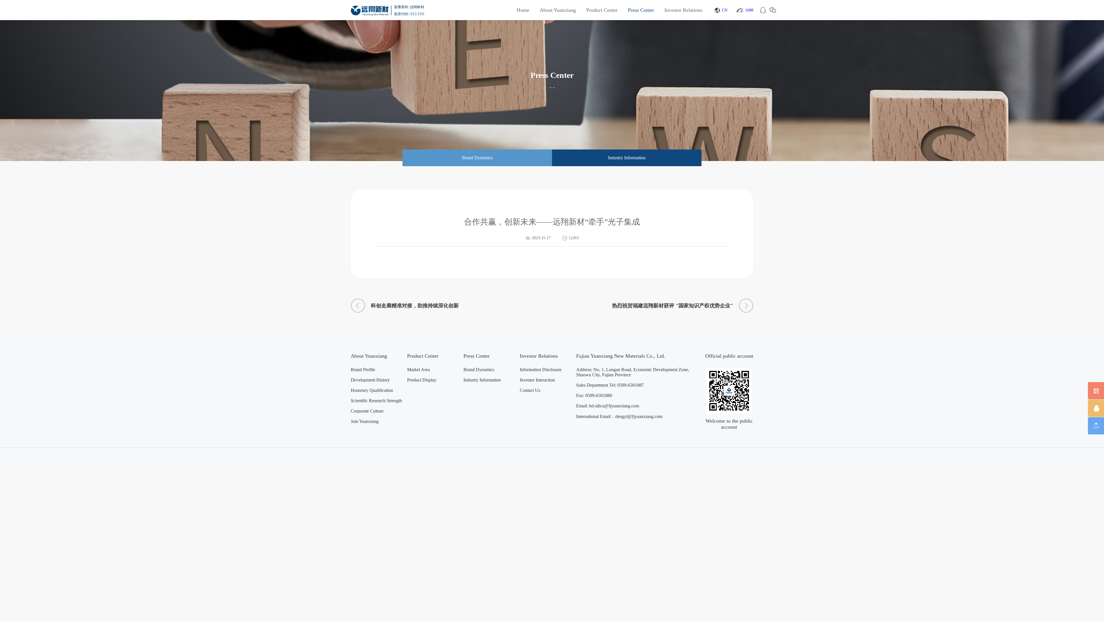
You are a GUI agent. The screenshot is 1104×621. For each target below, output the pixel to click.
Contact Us (530, 390)
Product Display (421, 379)
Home (523, 10)
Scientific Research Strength (376, 400)
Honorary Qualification (372, 390)
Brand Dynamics (478, 369)
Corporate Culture (367, 411)
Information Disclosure (540, 369)
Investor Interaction (537, 379)
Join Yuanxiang (365, 421)
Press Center (641, 10)
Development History (370, 379)
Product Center (602, 10)
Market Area (418, 369)
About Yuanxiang (558, 10)
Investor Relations (683, 10)
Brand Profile (363, 369)
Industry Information (482, 379)
